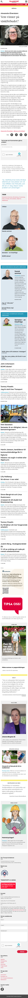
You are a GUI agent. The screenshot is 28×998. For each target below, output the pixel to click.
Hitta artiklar (20, 4)
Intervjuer (3, 964)
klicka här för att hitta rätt (18, 910)
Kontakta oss (4, 976)
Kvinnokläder (13, 198)
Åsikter (2, 962)
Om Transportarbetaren (7, 978)
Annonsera (3, 974)
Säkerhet (19, 198)
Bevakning (15, 197)
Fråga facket (4, 966)
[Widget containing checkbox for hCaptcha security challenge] (11, 154)
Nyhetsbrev (3, 979)
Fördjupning (4, 961)
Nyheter (3, 959)
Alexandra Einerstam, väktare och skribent (13, 131)
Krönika (7, 198)
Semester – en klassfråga (9, 252)
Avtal (2, 967)
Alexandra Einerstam (7, 197)
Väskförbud (5, 200)
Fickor (3, 198)
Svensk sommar (7, 231)
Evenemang (22, 197)
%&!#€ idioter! (6, 256)
